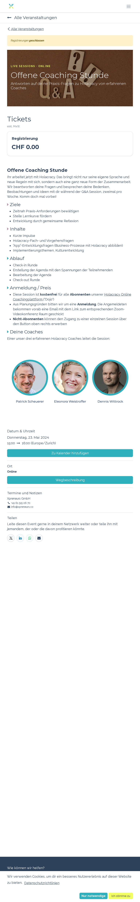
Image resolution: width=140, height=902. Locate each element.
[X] (11, 538)
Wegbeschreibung (70, 480)
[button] (93, 896)
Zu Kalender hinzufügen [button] (70, 453)
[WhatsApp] (29, 538)
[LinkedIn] (20, 538)
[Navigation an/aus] (128, 6)
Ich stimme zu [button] (120, 896)
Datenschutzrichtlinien (41, 883)
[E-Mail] (39, 538)
